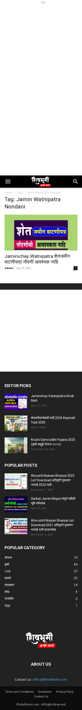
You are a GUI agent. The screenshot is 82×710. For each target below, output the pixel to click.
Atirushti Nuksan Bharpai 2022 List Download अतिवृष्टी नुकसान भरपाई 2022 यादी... (52, 480)
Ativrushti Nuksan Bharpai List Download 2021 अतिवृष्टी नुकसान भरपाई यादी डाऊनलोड (52, 525)
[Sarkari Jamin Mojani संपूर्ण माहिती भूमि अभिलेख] (16, 504)
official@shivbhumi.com (49, 679)
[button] (7, 181)
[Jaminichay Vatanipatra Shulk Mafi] (16, 402)
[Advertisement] (41, 46)
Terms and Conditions (19, 692)
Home (9, 192)
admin (9, 268)
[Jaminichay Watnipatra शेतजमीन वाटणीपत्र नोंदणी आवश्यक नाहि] (41, 233)
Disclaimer (45, 692)
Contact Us (41, 696)
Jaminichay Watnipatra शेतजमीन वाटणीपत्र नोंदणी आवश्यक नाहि (37, 259)
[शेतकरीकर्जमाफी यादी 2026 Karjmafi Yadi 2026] (16, 423)
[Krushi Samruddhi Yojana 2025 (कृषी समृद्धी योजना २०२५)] (16, 445)
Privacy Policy (64, 692)
